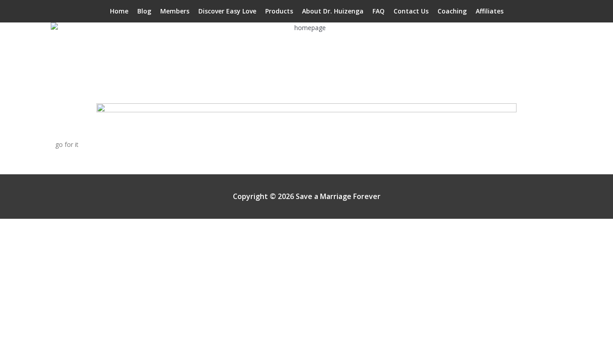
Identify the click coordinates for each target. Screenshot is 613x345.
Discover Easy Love (227, 11)
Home (119, 11)
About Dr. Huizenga (332, 11)
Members (174, 11)
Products (279, 11)
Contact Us (411, 11)
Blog (144, 11)
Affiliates (490, 11)
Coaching (452, 11)
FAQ (378, 11)
